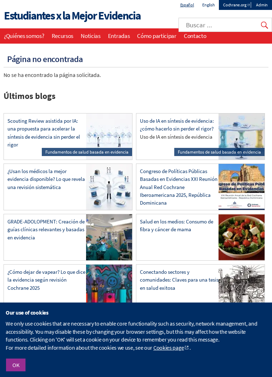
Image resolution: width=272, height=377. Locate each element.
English (208, 4)
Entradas (119, 36)
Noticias (91, 36)
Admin (262, 4)
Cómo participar (156, 36)
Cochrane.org (234, 4)
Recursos (63, 36)
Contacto (195, 36)
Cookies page (168, 347)
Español (187, 4)
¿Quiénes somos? (24, 36)
